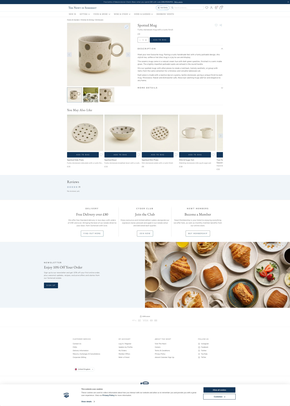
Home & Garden (73, 20)
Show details (86, 401)
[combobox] (84, 369)
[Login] (211, 7)
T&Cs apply (178, 2)
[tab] (72, 14)
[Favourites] (207, 7)
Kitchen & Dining (87, 20)
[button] (69, 54)
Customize (218, 397)
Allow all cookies (219, 390)
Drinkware (99, 20)
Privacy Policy (109, 395)
